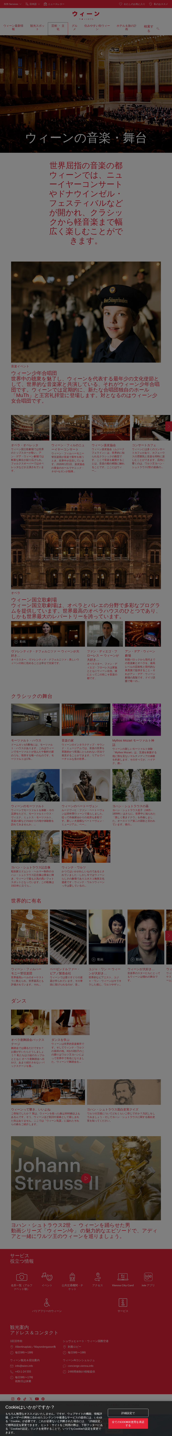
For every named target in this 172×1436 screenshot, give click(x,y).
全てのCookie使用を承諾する (128, 1423)
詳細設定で (128, 1413)
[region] (86, 1418)
